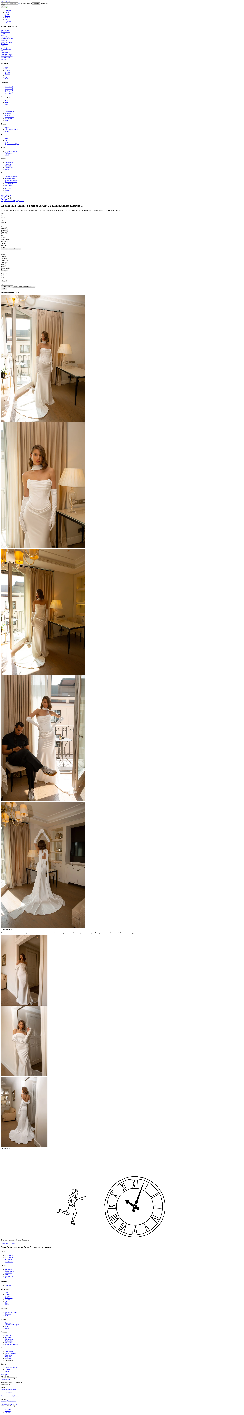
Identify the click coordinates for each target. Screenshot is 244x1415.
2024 (6, 104)
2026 (6, 100)
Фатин (7, 68)
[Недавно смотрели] (6, 199)
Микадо (3, 247)
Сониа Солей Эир (6, 56)
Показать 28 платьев (14, 249)
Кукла (3, 33)
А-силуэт (8, 10)
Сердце (7, 169)
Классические (9, 111)
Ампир (7, 12)
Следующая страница (8, 1243)
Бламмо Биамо (5, 32)
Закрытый (8, 166)
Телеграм (8, 1409)
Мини (6, 139)
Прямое (7, 17)
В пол (6, 142)
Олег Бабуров (5, 52)
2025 (6, 102)
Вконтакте (8, 1412)
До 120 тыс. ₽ (9, 1262)
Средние (7, 1328)
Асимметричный (10, 1353)
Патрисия (4, 40)
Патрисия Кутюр (6, 42)
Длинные (8, 1335)
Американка (9, 1351)
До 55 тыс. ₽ (9, 89)
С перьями (8, 1314)
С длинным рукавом (11, 176)
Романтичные (9, 117)
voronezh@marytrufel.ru (8, 1389)
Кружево (7, 70)
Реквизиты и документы (9, 1404)
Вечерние (8, 21)
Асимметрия (9, 167)
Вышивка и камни (11, 1312)
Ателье (7, 190)
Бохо (6, 120)
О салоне (7, 188)
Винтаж (3, 59)
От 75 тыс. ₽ (9, 93)
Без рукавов (8, 185)
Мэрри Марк (5, 37)
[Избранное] (2, 199)
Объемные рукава (10, 178)
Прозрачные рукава (11, 182)
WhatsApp (8, 1411)
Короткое (8, 19)
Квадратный (9, 162)
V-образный (8, 153)
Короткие (8, 1323)
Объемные (8, 1337)
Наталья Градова (6, 57)
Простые (7, 115)
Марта (3, 35)
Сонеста (3, 45)
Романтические (10, 1276)
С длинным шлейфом (12, 144)
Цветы (7, 131)
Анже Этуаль (5, 30)
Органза (7, 74)
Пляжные (8, 113)
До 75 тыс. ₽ (9, 91)
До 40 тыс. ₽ (9, 1255)
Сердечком (8, 1355)
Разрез (7, 155)
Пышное (7, 16)
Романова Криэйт (6, 54)
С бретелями (9, 183)
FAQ (6, 192)
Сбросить (4, 249)
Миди (6, 140)
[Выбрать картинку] (6, 7)
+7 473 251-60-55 (6, 1392)
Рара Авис (4, 44)
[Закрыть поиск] (3, 6)
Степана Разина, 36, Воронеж (10, 1396)
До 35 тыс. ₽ (9, 87)
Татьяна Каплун (6, 49)
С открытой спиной (11, 151)
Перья (6, 128)
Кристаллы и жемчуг (11, 129)
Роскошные (8, 118)
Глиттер (7, 72)
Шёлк (6, 75)
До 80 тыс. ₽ (9, 1257)
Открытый (8, 164)
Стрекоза (4, 47)
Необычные (8, 1269)
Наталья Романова (7, 38)
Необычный (8, 79)
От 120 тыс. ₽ (9, 1259)
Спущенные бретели (11, 180)
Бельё (6, 23)
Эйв (2, 51)
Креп (6, 77)
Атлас (6, 67)
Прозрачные (8, 1341)
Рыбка (7, 14)
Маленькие (8, 1285)
